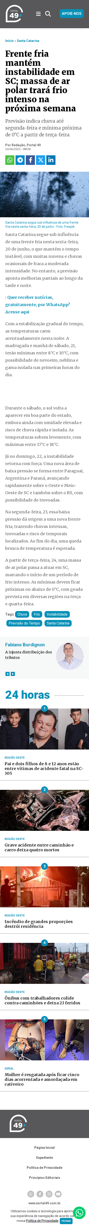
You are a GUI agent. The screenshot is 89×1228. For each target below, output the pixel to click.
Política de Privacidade (44, 1167)
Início (9, 41)
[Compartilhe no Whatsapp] (9, 160)
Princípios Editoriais (44, 1177)
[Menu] (40, 14)
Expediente (44, 1157)
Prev (7, 674)
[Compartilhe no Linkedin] (50, 160)
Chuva (22, 614)
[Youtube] (58, 1194)
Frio (37, 614)
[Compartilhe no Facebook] (30, 160)
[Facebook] (40, 1194)
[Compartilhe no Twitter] (40, 160)
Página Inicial (44, 1147)
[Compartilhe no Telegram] (20, 160)
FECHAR (66, 1221)
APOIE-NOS (71, 13)
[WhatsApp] (30, 1194)
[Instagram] (49, 1194)
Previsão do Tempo (24, 623)
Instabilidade (57, 614)
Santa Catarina (28, 41)
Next (13, 674)
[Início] (14, 21)
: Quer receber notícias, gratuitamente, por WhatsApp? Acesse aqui (37, 305)
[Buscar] (48, 14)
